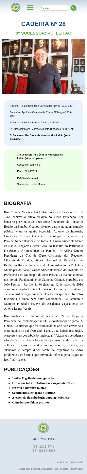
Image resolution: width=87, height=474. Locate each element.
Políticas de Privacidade (69, 462)
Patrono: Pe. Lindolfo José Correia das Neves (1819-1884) (42, 105)
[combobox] (54, 8)
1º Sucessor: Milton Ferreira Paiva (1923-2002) (36, 122)
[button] (30, 7)
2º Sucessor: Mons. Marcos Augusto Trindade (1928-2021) (42, 129)
